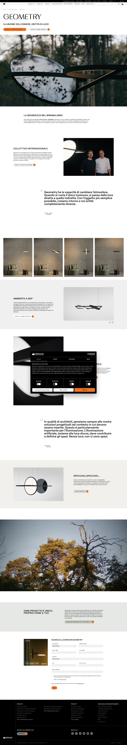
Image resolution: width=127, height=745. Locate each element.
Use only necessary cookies (42, 390)
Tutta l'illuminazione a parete (51, 711)
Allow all (84, 390)
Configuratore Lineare (69, 1)
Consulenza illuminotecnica (105, 708)
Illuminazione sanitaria (77, 717)
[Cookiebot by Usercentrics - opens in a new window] (88, 354)
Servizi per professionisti (104, 706)
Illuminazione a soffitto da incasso (26, 711)
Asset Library (79, 1)
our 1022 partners (41, 366)
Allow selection (63, 390)
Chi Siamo (104, 1)
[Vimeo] (84, 733)
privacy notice (81, 683)
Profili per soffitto (22, 715)
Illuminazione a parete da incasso (52, 708)
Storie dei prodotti (22, 706)
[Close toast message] (26, 727)
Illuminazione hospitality (77, 713)
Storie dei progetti (76, 706)
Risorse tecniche (102, 717)
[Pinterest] (91, 733)
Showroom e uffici (103, 711)
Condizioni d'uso (43, 742)
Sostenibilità (88, 1)
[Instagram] (72, 733)
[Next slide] (112, 322)
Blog (99, 719)
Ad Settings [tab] (72, 359)
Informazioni (113, 742)
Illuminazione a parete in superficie (53, 706)
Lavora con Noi (97, 1)
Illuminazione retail (76, 715)
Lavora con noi (102, 721)
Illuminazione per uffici (77, 711)
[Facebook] (76, 733)
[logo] (4, 4)
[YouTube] (87, 733)
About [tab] (88, 359)
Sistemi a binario (21, 717)
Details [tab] (55, 359)
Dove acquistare (102, 713)
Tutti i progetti (75, 719)
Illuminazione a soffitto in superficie (26, 708)
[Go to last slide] (110, 322)
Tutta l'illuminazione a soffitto (25, 719)
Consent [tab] (39, 359)
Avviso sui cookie (34, 742)
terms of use (63, 679)
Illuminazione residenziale (77, 708)
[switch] (55, 384)
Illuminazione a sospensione (24, 713)
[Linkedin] (80, 733)
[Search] (119, 4)
